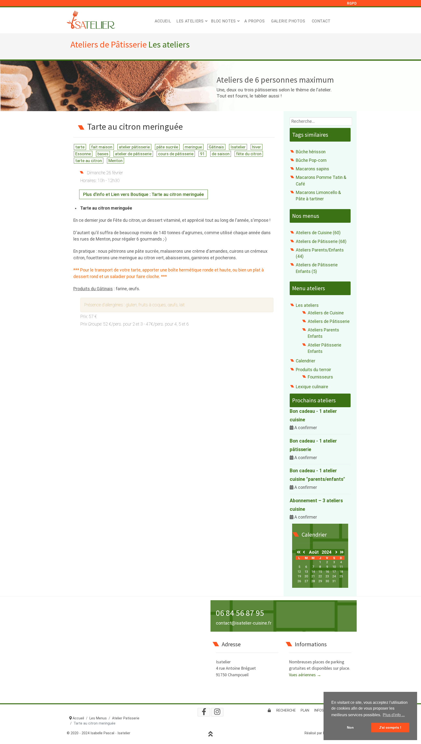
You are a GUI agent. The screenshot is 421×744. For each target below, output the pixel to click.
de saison (221, 153)
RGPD (352, 3)
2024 (326, 552)
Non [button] (350, 727)
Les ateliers (307, 305)
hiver (256, 147)
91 (202, 153)
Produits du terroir (313, 369)
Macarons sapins (312, 168)
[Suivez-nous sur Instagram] (217, 712)
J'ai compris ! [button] (390, 727)
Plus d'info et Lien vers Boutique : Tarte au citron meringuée (143, 194)
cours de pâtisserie (175, 153)
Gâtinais (216, 147)
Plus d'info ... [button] (394, 715)
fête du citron (248, 153)
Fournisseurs (320, 377)
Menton (115, 160)
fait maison (101, 147)
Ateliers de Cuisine (326, 312)
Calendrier (305, 360)
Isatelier (238, 147)
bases (102, 153)
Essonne (83, 153)
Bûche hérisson (310, 151)
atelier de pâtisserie (133, 153)
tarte (80, 147)
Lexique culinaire (312, 386)
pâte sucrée (167, 147)
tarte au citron (88, 160)
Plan (305, 710)
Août (315, 552)
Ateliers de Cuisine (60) (318, 232)
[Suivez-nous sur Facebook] (204, 712)
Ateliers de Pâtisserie (329, 321)
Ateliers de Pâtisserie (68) (321, 241)
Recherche (286, 710)
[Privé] (269, 710)
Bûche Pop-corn (311, 160)
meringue (193, 147)
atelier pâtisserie (134, 147)
